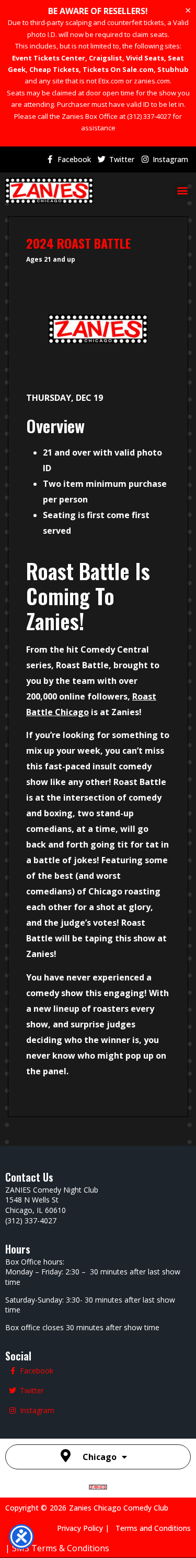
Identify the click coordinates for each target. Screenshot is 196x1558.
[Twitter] (101, 159)
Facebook (74, 159)
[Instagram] (145, 159)
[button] (182, 190)
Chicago (100, 1457)
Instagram (170, 159)
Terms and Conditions (153, 1528)
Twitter (121, 159)
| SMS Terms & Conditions (57, 1548)
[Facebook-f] (49, 159)
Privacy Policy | (86, 1528)
